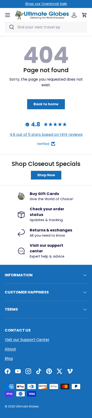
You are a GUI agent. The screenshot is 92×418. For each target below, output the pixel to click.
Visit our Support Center (27, 339)
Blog (9, 358)
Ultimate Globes (27, 406)
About (10, 349)
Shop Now (46, 175)
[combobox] (46, 27)
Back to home (46, 104)
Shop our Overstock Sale (46, 3)
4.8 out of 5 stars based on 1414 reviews (46, 134)
